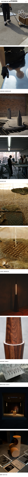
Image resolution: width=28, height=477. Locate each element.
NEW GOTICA (3, 474)
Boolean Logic (5, 384)
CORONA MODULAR (5, 91)
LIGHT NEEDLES (4, 271)
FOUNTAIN (3, 181)
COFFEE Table (4, 361)
